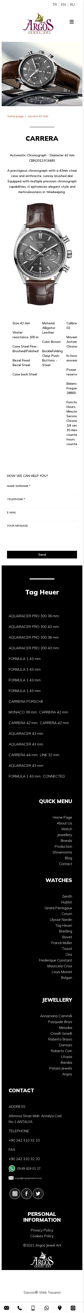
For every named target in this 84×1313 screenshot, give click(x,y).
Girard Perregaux (58, 908)
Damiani (65, 1045)
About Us (64, 823)
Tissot (67, 948)
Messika (65, 1027)
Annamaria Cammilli (56, 1016)
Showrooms (62, 852)
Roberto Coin (61, 1051)
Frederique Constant (55, 960)
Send (42, 554)
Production (63, 846)
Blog (68, 858)
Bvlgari (66, 977)
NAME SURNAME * (18, 486)
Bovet (67, 937)
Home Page (62, 817)
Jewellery (64, 835)
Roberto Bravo (60, 1039)
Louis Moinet (62, 972)
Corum (67, 914)
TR (54, 4)
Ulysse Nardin (61, 919)
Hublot (66, 902)
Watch (66, 829)
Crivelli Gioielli (61, 1033)
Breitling (65, 931)
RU (72, 4)
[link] (6, 1307)
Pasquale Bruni (60, 1022)
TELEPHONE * (16, 499)
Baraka (66, 1062)
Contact (65, 864)
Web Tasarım (50, 1292)
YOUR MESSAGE (17, 525)
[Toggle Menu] (71, 21)
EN (63, 4)
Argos (67, 1074)
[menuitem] (34, 616)
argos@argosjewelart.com (28, 1178)
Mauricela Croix (59, 966)
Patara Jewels (60, 1068)
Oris (69, 954)
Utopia (66, 1056)
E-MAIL (11, 512)
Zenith (67, 896)
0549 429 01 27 (29, 1168)
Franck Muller (61, 943)
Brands (66, 840)
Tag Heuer (63, 925)
